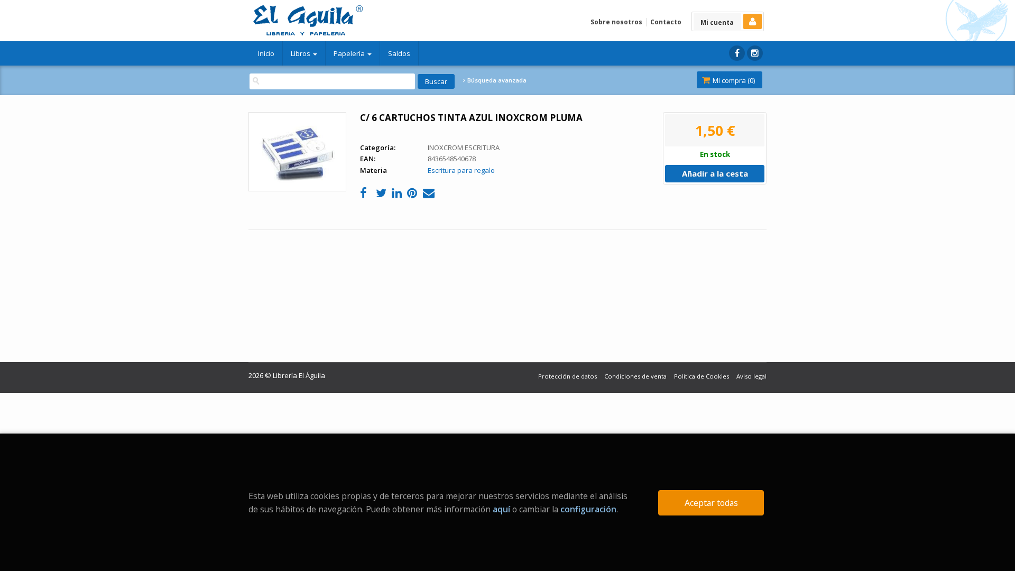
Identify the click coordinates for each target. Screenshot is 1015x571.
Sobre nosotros (616, 21)
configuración (588, 509)
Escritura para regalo (461, 170)
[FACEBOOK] (737, 53)
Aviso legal (751, 376)
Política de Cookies (701, 376)
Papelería (350, 53)
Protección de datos (567, 376)
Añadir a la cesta (715, 173)
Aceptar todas (711, 503)
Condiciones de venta (635, 376)
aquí (501, 509)
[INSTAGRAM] (755, 53)
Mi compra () (733, 80)
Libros (301, 53)
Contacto (665, 21)
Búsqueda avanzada (496, 80)
